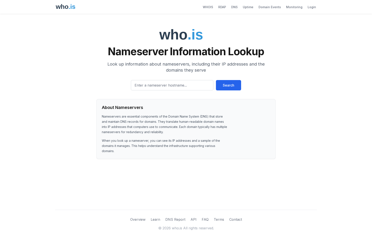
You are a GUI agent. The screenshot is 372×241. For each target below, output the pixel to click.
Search (228, 85)
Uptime (248, 7)
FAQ (205, 219)
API (194, 219)
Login (312, 7)
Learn (155, 219)
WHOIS (208, 7)
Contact (235, 219)
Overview (138, 219)
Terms (219, 219)
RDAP (222, 7)
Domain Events (270, 7)
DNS (234, 7)
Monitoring (294, 7)
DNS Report (175, 219)
